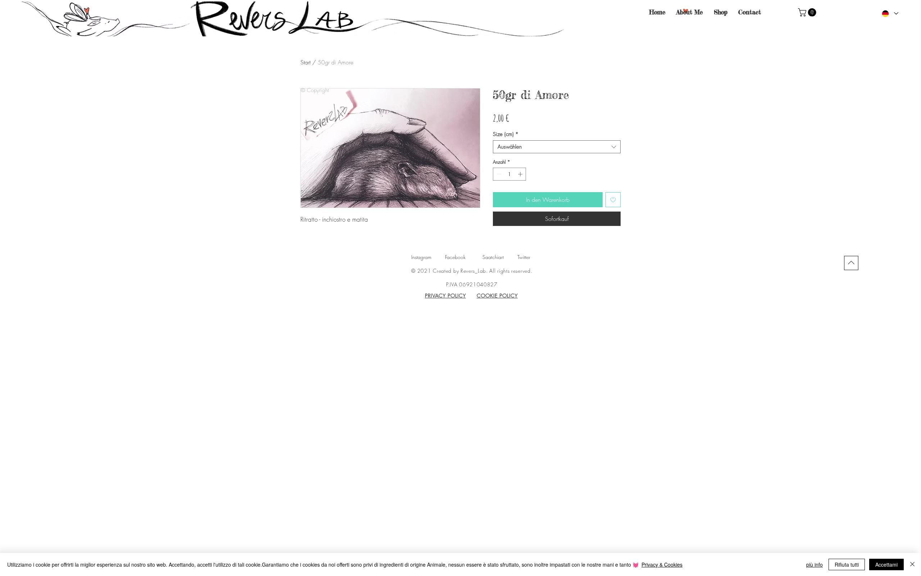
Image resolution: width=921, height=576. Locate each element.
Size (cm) (505, 134)
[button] (808, 12)
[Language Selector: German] (889, 13)
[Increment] (521, 174)
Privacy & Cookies (661, 564)
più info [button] (814, 564)
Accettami (886, 564)
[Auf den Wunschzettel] (613, 199)
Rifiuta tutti (847, 564)
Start (305, 62)
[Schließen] (912, 564)
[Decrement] (498, 174)
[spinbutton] (510, 174)
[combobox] (557, 146)
